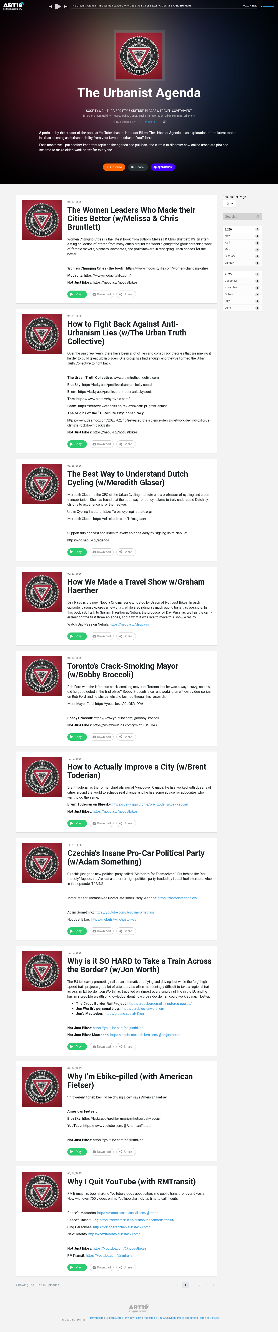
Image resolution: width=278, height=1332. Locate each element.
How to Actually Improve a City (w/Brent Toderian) (136, 771)
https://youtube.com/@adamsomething (124, 912)
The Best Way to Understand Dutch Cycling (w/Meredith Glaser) (127, 478)
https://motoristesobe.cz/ (177, 898)
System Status (114, 1317)
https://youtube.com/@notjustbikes (120, 1248)
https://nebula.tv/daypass (129, 624)
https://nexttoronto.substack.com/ (114, 1234)
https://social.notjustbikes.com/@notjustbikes (145, 1035)
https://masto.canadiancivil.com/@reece (127, 1213)
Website (150, 121)
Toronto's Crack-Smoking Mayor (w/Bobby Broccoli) (122, 670)
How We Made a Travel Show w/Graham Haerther (136, 586)
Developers (97, 1317)
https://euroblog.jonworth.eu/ (142, 1009)
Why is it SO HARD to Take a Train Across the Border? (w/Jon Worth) (139, 965)
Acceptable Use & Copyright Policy (164, 1317)
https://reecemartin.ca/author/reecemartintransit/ (137, 1220)
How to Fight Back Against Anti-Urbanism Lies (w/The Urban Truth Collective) (126, 333)
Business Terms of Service (202, 1317)
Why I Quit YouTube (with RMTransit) (131, 1181)
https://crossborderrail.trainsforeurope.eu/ (159, 1004)
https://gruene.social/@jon (124, 1014)
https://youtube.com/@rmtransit (110, 1256)
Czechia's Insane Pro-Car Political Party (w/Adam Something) (136, 857)
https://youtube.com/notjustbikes (118, 1028)
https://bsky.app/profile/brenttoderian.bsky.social (150, 804)
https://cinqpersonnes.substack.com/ (121, 1227)
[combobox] (229, 204)
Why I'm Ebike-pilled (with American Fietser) (130, 1081)
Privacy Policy (133, 1317)
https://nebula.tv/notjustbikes (115, 811)
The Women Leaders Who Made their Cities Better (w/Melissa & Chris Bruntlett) (131, 219)
